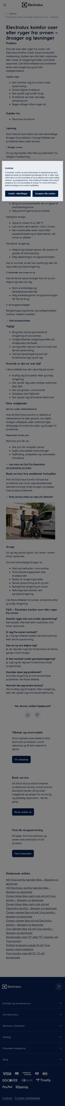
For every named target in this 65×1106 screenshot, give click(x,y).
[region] (32, 181)
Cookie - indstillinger (18, 193)
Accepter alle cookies (45, 193)
